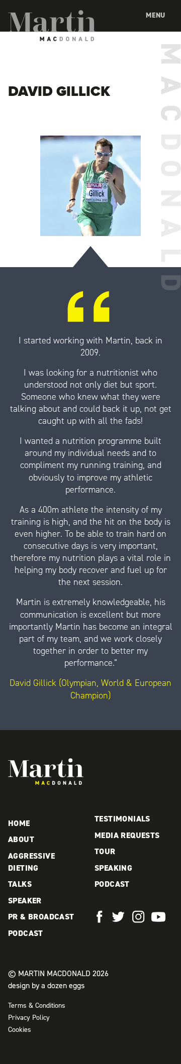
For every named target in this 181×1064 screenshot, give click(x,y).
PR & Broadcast (41, 916)
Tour (105, 851)
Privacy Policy (29, 1017)
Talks (20, 884)
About (21, 839)
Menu (155, 15)
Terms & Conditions (36, 1005)
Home (19, 823)
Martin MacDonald (52, 25)
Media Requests (127, 835)
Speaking (113, 868)
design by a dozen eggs (46, 985)
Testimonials (122, 818)
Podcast (25, 933)
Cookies (19, 1029)
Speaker (25, 900)
